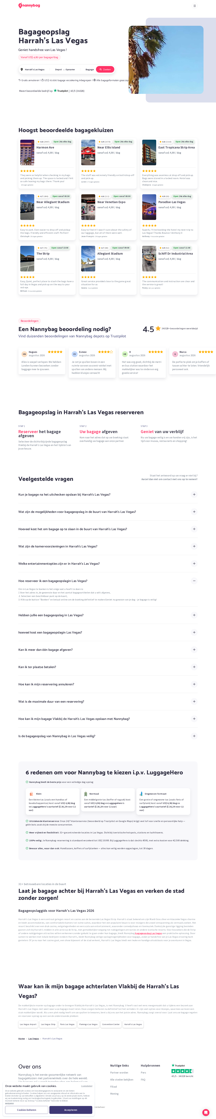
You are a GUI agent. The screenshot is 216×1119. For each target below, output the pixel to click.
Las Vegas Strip (48, 1024)
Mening (114, 1093)
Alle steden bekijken (121, 1079)
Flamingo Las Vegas (88, 1024)
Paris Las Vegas (67, 1024)
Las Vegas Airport (28, 1024)
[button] (205, 1112)
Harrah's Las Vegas (133, 1024)
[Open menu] (195, 6)
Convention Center (111, 1024)
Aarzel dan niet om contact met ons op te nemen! (169, 479)
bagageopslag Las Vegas (148, 933)
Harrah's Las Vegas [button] (34, 69)
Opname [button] (70, 69)
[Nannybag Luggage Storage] (30, 5)
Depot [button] (58, 69)
